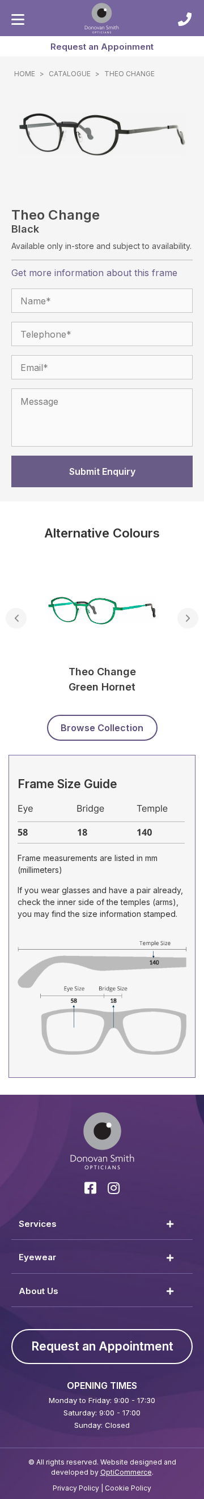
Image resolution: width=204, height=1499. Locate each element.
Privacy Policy (76, 1488)
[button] (102, 46)
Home (24, 73)
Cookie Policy (128, 1488)
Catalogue (70, 73)
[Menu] (18, 19)
